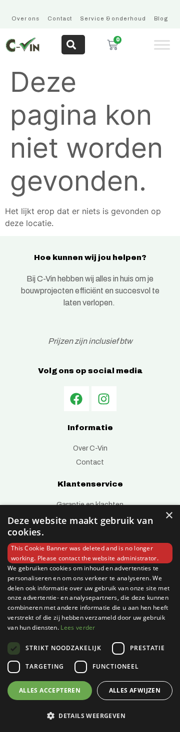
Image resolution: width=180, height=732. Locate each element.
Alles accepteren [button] (49, 690)
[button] (90, 716)
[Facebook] (76, 398)
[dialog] (90, 618)
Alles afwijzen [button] (135, 690)
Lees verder (77, 627)
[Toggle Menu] (162, 44)
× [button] (168, 515)
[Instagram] (104, 398)
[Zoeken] (73, 44)
